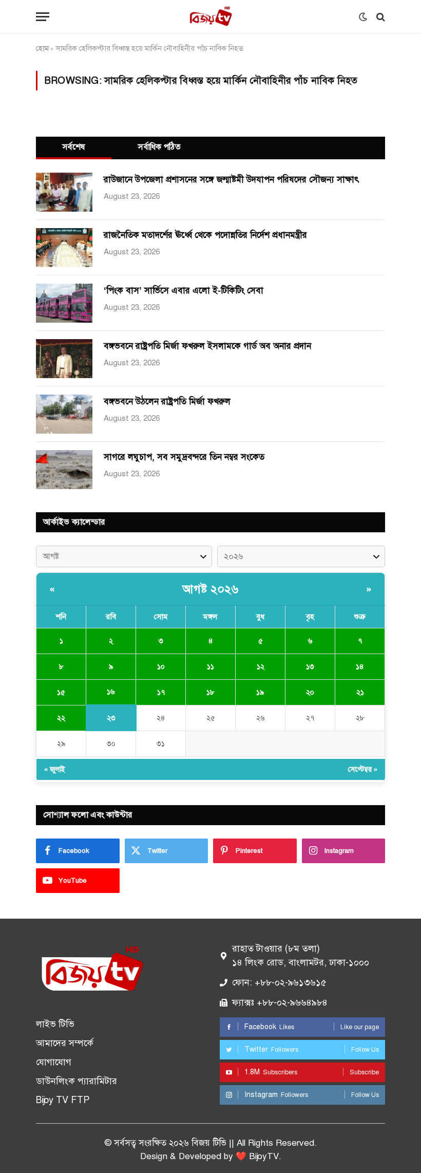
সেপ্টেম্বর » (362, 769)
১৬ (111, 691)
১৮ (210, 692)
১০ (161, 666)
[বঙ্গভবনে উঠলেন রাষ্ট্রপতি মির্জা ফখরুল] (64, 414)
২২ (61, 718)
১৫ (61, 692)
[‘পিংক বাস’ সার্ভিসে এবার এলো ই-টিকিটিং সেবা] (64, 303)
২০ (310, 692)
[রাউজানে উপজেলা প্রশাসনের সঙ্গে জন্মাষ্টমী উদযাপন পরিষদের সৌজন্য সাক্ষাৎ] (64, 192)
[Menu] (42, 16)
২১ (360, 692)
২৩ (111, 718)
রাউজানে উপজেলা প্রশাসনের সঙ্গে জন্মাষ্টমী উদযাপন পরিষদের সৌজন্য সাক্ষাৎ (231, 179)
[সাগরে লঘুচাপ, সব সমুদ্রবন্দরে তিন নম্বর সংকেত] (64, 469)
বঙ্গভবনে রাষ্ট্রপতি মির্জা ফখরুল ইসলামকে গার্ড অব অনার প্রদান (207, 346)
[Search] (379, 16)
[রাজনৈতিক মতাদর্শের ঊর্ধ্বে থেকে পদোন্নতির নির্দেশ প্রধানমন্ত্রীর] (64, 247)
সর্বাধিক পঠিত (159, 147)
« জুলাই (54, 769)
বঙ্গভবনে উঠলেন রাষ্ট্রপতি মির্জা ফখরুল (167, 401)
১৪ (360, 666)
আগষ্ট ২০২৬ (210, 589)
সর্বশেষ (74, 147)
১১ (210, 666)
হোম (42, 48)
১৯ (260, 692)
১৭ (161, 692)
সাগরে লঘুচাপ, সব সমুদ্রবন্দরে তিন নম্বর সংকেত (184, 457)
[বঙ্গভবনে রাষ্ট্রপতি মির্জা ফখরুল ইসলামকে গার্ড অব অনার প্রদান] (64, 358)
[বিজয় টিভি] (210, 16)
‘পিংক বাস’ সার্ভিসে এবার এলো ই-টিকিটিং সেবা (183, 290)
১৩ (310, 666)
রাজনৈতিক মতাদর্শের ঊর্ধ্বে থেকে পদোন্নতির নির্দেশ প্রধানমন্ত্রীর (205, 235)
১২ (260, 666)
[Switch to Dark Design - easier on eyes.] (363, 17)
